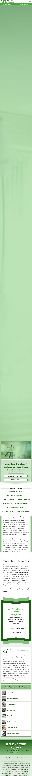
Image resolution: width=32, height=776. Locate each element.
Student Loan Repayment (16, 495)
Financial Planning (16, 491)
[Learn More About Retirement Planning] (16, 698)
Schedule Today (8, 4)
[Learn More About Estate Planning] (16, 704)
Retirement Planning (9, 499)
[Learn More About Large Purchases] (16, 727)
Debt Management (22, 503)
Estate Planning (24, 499)
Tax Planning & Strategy (16, 507)
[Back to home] (7, 1)
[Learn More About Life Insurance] (16, 710)
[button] (30, 1)
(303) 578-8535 (24, 4)
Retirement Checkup (23, 511)
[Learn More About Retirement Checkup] (16, 733)
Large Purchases (8, 511)
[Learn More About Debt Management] (16, 716)
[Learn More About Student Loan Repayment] (16, 693)
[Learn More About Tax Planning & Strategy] (16, 722)
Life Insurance (8, 503)
